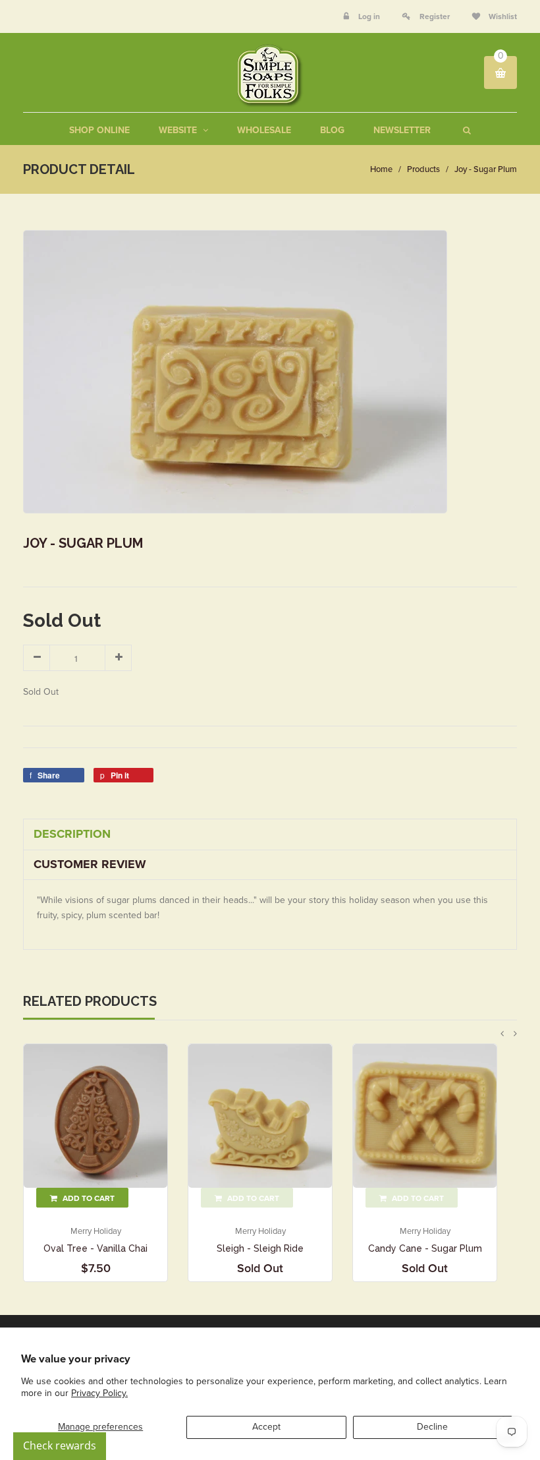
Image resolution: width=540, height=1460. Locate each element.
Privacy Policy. (99, 1393)
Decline (432, 1426)
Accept (266, 1426)
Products (423, 169)
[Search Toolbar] (465, 130)
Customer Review (90, 864)
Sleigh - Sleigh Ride (260, 1248)
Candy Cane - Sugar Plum (425, 1248)
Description (72, 834)
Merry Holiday (95, 1231)
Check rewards (59, 1445)
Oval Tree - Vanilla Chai (95, 1248)
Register (434, 16)
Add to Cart (88, 1198)
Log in (369, 16)
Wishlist (502, 16)
